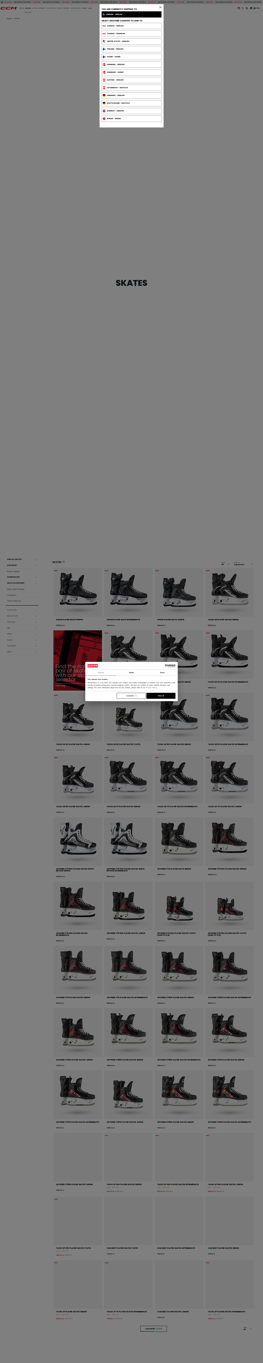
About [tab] (162, 672)
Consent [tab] (101, 672)
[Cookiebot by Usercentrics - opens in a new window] (166, 665)
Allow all (161, 696)
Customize (130, 696)
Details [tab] (131, 672)
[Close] (160, 7)
